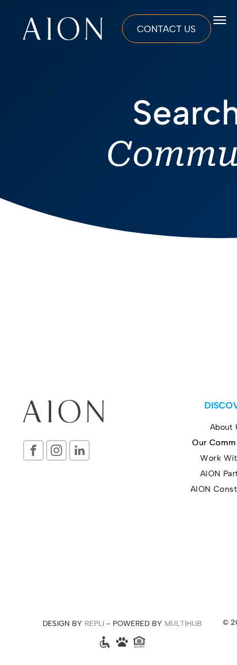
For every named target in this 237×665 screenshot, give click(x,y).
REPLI (94, 623)
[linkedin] (79, 452)
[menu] (219, 20)
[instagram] (56, 452)
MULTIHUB (183, 623)
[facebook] (33, 452)
